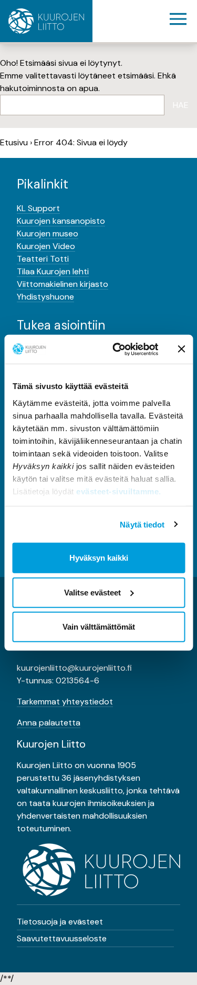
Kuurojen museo (47, 233)
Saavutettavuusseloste (62, 938)
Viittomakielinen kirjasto (62, 284)
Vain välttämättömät (99, 626)
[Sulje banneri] (181, 349)
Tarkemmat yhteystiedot (65, 701)
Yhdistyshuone (45, 296)
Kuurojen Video (46, 246)
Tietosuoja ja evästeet (60, 921)
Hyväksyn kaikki (98, 557)
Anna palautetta (48, 722)
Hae (181, 105)
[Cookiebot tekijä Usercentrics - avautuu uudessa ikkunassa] (117, 349)
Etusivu (14, 142)
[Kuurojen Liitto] (46, 21)
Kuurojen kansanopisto (61, 220)
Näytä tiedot (142, 524)
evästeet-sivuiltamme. (118, 490)
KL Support (38, 208)
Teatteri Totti (43, 258)
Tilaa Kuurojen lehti (53, 271)
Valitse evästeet (92, 592)
